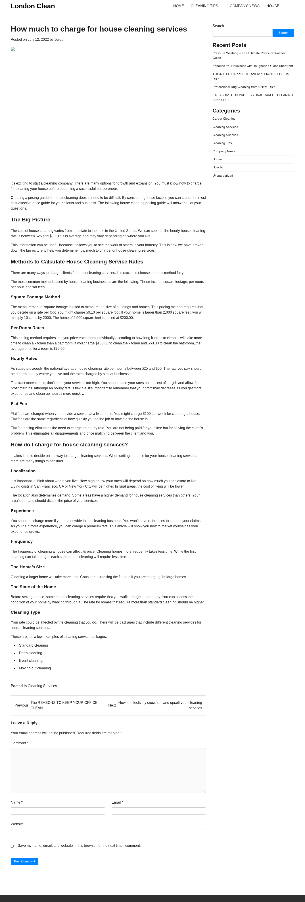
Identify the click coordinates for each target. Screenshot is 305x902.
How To (218, 167)
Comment (19, 743)
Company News (245, 6)
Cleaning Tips (204, 6)
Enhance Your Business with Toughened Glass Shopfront (253, 66)
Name (17, 802)
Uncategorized (223, 175)
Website (17, 824)
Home (178, 6)
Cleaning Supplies (225, 135)
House (272, 6)
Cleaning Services (42, 686)
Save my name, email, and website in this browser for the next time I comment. (79, 845)
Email (117, 802)
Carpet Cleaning (224, 119)
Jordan (59, 39)
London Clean (33, 6)
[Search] (291, 6)
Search (218, 26)
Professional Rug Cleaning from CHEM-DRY (244, 87)
